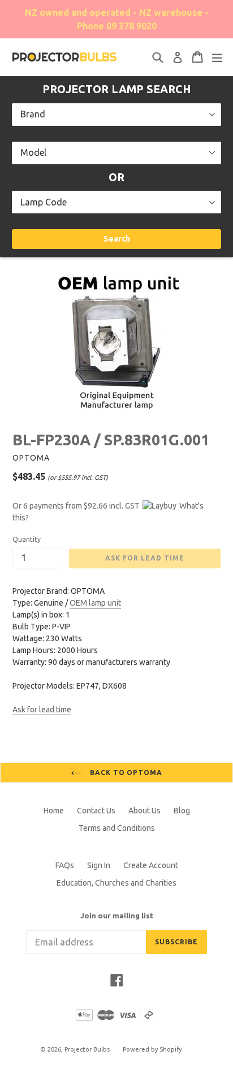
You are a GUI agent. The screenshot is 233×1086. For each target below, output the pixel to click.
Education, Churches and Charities (116, 882)
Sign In (98, 865)
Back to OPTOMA (125, 772)
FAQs (64, 865)
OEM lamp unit (95, 602)
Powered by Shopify (152, 1049)
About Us (144, 810)
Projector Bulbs (87, 1049)
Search (116, 238)
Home (54, 810)
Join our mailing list (116, 915)
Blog (182, 810)
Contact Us (96, 810)
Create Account (150, 865)
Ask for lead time (41, 709)
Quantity (26, 539)
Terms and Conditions (117, 828)
